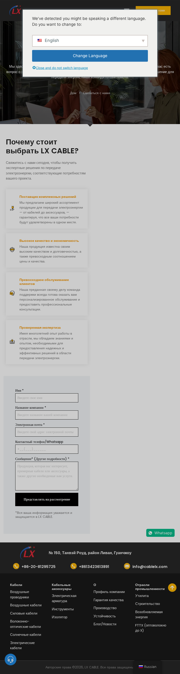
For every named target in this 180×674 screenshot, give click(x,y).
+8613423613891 (94, 566)
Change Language (90, 55)
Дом (73, 93)
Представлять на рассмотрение (47, 499)
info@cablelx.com (149, 566)
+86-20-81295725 (39, 566)
